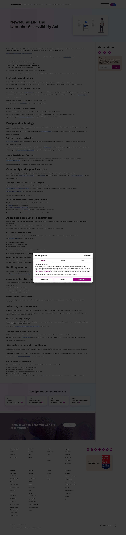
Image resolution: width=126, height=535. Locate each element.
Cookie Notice (38, 271)
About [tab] (82, 260)
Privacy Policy (47, 271)
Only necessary (44, 279)
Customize (62, 279)
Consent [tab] (43, 260)
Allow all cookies (82, 279)
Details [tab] (63, 260)
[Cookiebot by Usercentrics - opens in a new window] (85, 255)
